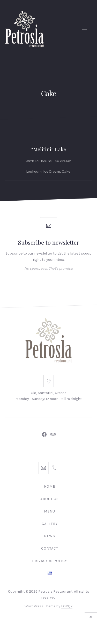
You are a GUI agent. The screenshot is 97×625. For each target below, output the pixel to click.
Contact (49, 548)
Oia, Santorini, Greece (48, 393)
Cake (66, 171)
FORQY (66, 606)
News (49, 536)
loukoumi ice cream (43, 171)
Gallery (50, 524)
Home (49, 486)
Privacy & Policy (49, 561)
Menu (49, 511)
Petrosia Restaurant (55, 591)
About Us (49, 499)
